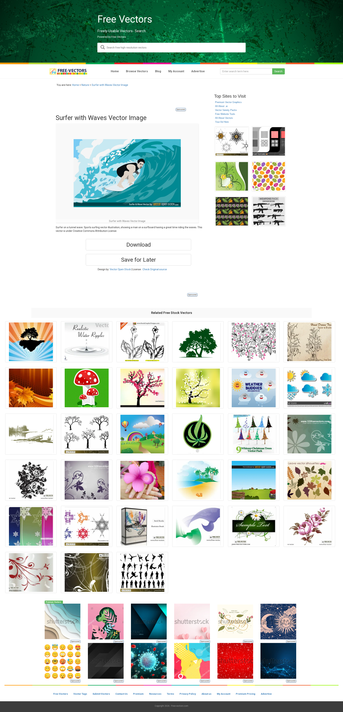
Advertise (266, 694)
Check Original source (155, 269)
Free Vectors (60, 694)
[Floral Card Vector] (31, 526)
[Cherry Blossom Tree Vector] (142, 387)
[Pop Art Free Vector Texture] (269, 141)
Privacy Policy (188, 694)
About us (206, 694)
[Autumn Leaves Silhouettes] (309, 480)
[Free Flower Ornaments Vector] (86, 572)
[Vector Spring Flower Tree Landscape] (198, 387)
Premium (138, 694)
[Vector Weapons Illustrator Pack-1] (269, 211)
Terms (170, 694)
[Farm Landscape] (253, 480)
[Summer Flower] (142, 480)
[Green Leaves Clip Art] (198, 434)
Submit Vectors (101, 694)
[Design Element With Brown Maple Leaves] (31, 387)
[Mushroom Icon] (86, 387)
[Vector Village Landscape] (142, 434)
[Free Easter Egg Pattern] (269, 176)
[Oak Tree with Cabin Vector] (198, 341)
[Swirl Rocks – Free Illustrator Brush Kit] (142, 526)
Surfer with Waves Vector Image (110, 85)
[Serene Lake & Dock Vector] (31, 434)
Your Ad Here (222, 122)
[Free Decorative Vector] (232, 141)
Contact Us (121, 694)
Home (75, 85)
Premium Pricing (245, 694)
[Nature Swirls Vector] (253, 341)
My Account (223, 694)
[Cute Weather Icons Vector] (253, 387)
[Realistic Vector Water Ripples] (86, 341)
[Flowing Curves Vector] (198, 526)
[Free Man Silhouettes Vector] (142, 572)
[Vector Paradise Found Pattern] (232, 211)
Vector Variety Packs (226, 110)
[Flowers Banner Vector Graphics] (253, 526)
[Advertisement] (121, 99)
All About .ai (221, 106)
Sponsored (181, 109)
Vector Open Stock (120, 269)
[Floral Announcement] (232, 176)
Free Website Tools (225, 114)
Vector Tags (80, 694)
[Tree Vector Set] (86, 434)
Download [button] (138, 244)
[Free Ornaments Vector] (31, 572)
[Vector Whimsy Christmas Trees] (253, 434)
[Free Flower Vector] (31, 480)
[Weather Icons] (309, 387)
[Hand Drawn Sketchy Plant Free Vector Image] (142, 341)
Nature (85, 85)
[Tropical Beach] (198, 480)
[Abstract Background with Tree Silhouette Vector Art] (31, 341)
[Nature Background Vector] (309, 434)
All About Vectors (224, 118)
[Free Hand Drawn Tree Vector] (309, 341)
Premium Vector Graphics (228, 102)
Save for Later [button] (138, 259)
